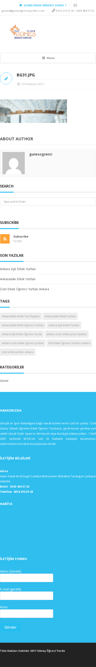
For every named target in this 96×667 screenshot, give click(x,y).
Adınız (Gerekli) (10, 571)
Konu (4, 607)
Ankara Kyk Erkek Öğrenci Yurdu (22, 334)
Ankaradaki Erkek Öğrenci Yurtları (23, 325)
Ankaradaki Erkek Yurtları (17, 279)
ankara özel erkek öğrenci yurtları (23, 343)
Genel (4, 381)
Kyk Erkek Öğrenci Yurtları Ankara (69, 343)
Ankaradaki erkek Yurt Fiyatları (21, 316)
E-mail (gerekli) (10, 589)
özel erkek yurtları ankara (18, 352)
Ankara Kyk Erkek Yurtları (18, 269)
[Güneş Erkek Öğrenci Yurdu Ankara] (45, 31)
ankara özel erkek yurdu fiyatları (66, 334)
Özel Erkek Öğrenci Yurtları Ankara (24, 289)
